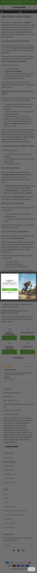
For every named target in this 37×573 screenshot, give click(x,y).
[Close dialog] (35, 275)
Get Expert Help (9, 289)
